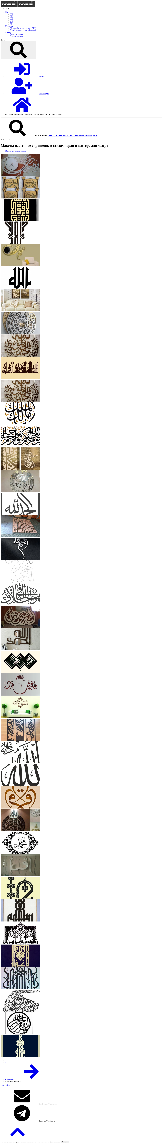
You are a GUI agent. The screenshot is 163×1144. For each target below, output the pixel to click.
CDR (50, 135)
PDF (60, 135)
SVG (72, 135)
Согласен (65, 1142)
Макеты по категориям (86, 135)
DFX (55, 135)
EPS (65, 135)
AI (68, 135)
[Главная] (22, 112)
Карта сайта (5, 1085)
